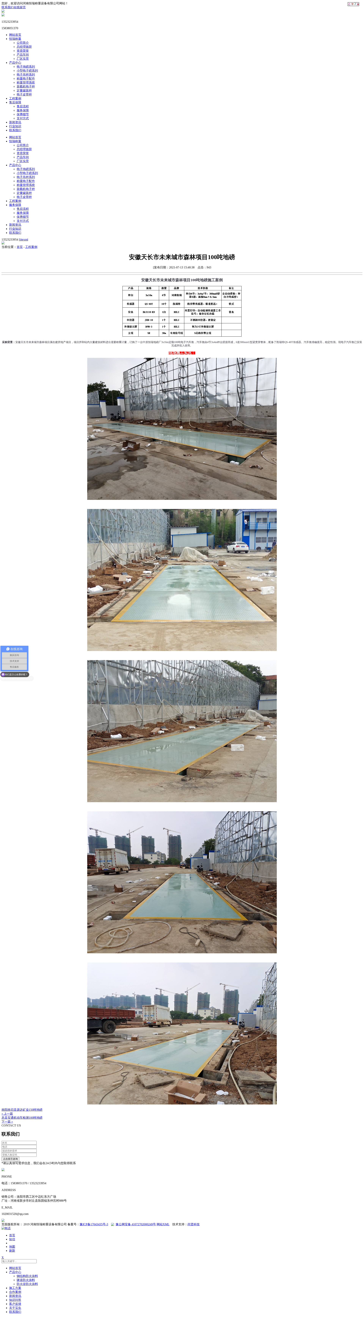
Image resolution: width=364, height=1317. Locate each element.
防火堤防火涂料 (27, 1284)
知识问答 (15, 1299)
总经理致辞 (24, 46)
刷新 (12, 1250)
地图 (12, 1246)
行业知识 (15, 126)
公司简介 (23, 42)
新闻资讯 (15, 122)
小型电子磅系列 (27, 70)
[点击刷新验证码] (353, 4)
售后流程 (23, 106)
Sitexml (23, 239)
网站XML (163, 1224)
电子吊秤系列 (26, 74)
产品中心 (15, 62)
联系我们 (8, 7)
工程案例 (15, 98)
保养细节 (23, 114)
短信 (12, 1239)
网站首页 (15, 34)
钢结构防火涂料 (27, 1276)
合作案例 (15, 1292)
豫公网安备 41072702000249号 (136, 1224)
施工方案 (15, 1288)
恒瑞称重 (15, 38)
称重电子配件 (26, 78)
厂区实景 (23, 58)
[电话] (6, 1228)
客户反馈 (15, 1303)
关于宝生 (15, 1307)
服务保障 (23, 110)
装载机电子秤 (26, 86)
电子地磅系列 (26, 66)
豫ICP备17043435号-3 (94, 1224)
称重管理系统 (26, 82)
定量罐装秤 (24, 90)
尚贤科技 (193, 1224)
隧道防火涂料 (26, 1280)
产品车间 (23, 54)
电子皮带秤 (24, 94)
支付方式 (23, 118)
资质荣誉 (23, 50)
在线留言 (20, 7)
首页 (20, 247)
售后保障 (15, 102)
